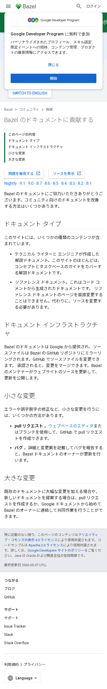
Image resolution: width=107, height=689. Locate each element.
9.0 (31, 183)
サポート (11, 618)
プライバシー (34, 664)
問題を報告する (24, 173)
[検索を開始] (79, 6)
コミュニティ (29, 109)
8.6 (47, 183)
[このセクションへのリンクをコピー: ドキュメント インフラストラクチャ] (15, 334)
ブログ (9, 589)
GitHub (9, 597)
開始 (53, 78)
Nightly (10, 183)
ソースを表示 (67, 173)
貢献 (49, 109)
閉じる (53, 65)
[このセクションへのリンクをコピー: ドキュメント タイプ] (66, 225)
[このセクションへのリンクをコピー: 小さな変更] (40, 396)
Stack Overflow (16, 643)
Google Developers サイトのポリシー (56, 550)
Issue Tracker (15, 626)
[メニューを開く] (8, 6)
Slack (8, 635)
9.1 (22, 183)
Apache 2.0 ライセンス (46, 545)
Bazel (8, 109)
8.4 (64, 183)
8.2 (80, 183)
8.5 (55, 183)
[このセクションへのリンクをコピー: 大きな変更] (40, 479)
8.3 (72, 183)
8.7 (39, 183)
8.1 (89, 183)
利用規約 (11, 664)
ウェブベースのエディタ (70, 425)
